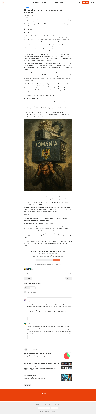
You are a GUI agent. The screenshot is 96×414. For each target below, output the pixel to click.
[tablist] (30, 287)
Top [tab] (26, 349)
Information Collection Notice (47, 264)
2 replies (30, 337)
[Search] (77, 2)
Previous (29, 278)
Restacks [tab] (33, 287)
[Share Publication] (80, 2)
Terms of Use (54, 262)
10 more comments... (28, 342)
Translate (27, 7)
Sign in (92, 2)
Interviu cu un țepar (30, 375)
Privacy (46, 404)
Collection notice (56, 404)
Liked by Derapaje (32, 301)
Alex (28, 299)
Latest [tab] (29, 349)
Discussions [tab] (34, 349)
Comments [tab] (27, 287)
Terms (50, 404)
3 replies (30, 318)
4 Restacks (39, 269)
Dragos (28, 323)
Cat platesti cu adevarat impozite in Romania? (38, 353)
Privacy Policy (57, 264)
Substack (41, 411)
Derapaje (32, 357)
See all (26, 385)
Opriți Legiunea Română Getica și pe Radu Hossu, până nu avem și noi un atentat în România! (41, 364)
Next (67, 278)
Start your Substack (44, 408)
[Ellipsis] (71, 300)
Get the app (54, 408)
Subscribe (85, 2)
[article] (48, 356)
